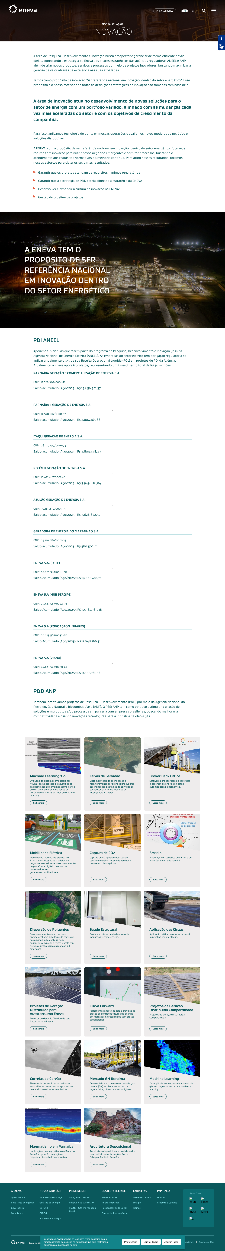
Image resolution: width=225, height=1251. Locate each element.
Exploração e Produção (51, 1197)
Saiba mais (38, 803)
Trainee (137, 1208)
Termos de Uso (206, 1242)
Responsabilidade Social (114, 1208)
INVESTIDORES (166, 11)
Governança (17, 1208)
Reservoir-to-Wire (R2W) (81, 1202)
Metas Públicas (109, 1197)
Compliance (17, 1213)
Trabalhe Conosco (142, 1197)
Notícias (161, 1197)
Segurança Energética (22, 1202)
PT (185, 11)
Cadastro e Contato (167, 1202)
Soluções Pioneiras (79, 1197)
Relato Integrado (111, 1202)
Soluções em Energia (50, 1218)
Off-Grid (44, 1213)
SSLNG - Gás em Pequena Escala (82, 1209)
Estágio (137, 1202)
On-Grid (44, 1208)
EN (193, 11)
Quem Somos (18, 1197)
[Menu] (213, 11)
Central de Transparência (114, 1213)
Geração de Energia (50, 1202)
